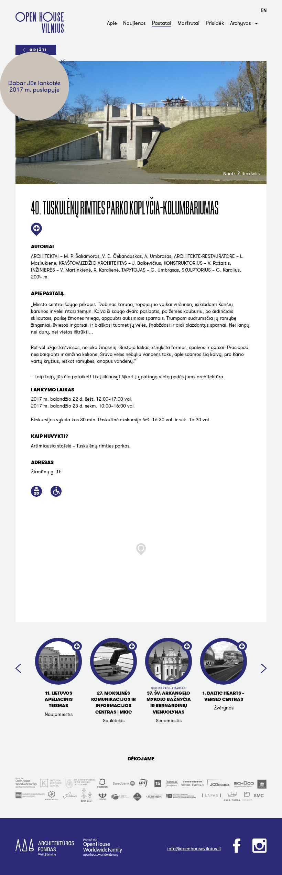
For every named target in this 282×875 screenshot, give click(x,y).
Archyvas (240, 23)
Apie (112, 23)
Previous (18, 668)
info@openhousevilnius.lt (194, 848)
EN (264, 10)
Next (264, 668)
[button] (141, 549)
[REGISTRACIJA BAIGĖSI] (168, 661)
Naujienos (134, 23)
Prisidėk (215, 23)
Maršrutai (188, 23)
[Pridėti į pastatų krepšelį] (36, 230)
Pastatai (161, 23)
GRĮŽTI (38, 50)
